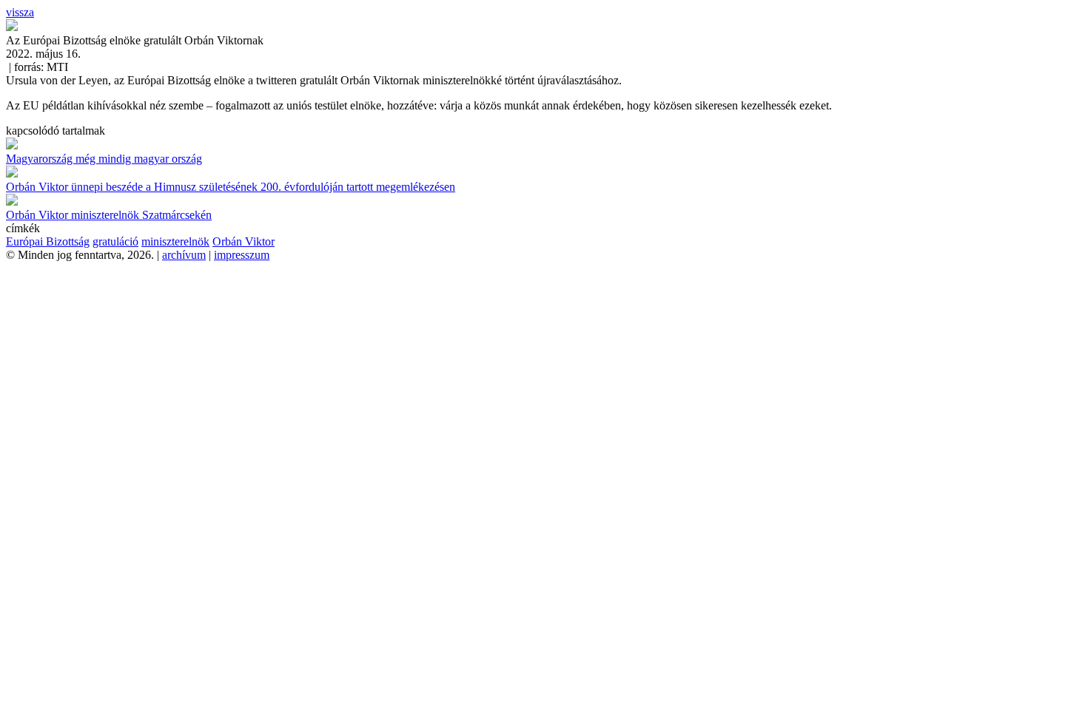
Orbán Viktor (243, 241)
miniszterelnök (175, 241)
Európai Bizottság (48, 241)
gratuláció (115, 241)
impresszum (241, 254)
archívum (184, 254)
